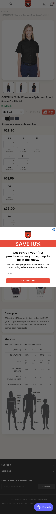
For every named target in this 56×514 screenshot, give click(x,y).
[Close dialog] (53, 229)
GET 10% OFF (28, 281)
